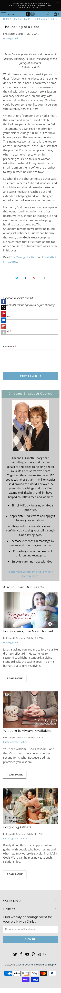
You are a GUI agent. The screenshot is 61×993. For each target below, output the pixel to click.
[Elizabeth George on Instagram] (39, 954)
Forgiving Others (17, 827)
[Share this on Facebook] (25, 278)
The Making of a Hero (23, 257)
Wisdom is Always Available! (27, 730)
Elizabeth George (23, 964)
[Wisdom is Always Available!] (30, 709)
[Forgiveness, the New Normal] (30, 610)
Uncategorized (10, 38)
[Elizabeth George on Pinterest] (33, 954)
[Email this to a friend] (43, 278)
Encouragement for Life (15, 741)
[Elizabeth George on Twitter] (15, 954)
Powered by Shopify (45, 964)
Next (52, 19)
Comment (9, 346)
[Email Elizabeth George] (45, 954)
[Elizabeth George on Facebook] (21, 954)
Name (7, 316)
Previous (42, 19)
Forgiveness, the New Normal (28, 631)
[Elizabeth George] (30, 14)
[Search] (48, 14)
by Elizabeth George (13, 33)
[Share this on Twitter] (16, 278)
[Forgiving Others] (30, 806)
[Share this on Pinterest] (34, 278)
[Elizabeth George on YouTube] (27, 954)
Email (7, 331)
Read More (15, 678)
